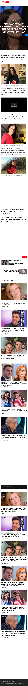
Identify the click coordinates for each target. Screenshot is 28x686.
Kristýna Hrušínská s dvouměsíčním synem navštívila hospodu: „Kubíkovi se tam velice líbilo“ (17, 263)
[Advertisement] (14, 192)
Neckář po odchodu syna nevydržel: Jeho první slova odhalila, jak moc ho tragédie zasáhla (14, 437)
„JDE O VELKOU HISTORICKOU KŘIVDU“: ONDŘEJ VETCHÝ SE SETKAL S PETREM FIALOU (12, 211)
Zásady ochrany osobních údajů (7, 683)
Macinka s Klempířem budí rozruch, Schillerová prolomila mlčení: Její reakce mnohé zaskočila (14, 384)
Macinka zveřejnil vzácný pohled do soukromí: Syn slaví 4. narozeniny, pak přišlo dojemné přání (12, 357)
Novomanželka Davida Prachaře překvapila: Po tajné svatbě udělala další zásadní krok (14, 410)
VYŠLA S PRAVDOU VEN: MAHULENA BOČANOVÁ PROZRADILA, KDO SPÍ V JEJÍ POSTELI (13, 219)
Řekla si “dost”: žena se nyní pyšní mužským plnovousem (11, 272)
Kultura (14, 20)
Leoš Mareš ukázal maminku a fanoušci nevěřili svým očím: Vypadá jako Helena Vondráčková (13, 330)
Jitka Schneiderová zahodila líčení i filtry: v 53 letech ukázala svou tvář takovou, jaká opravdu (14, 303)
